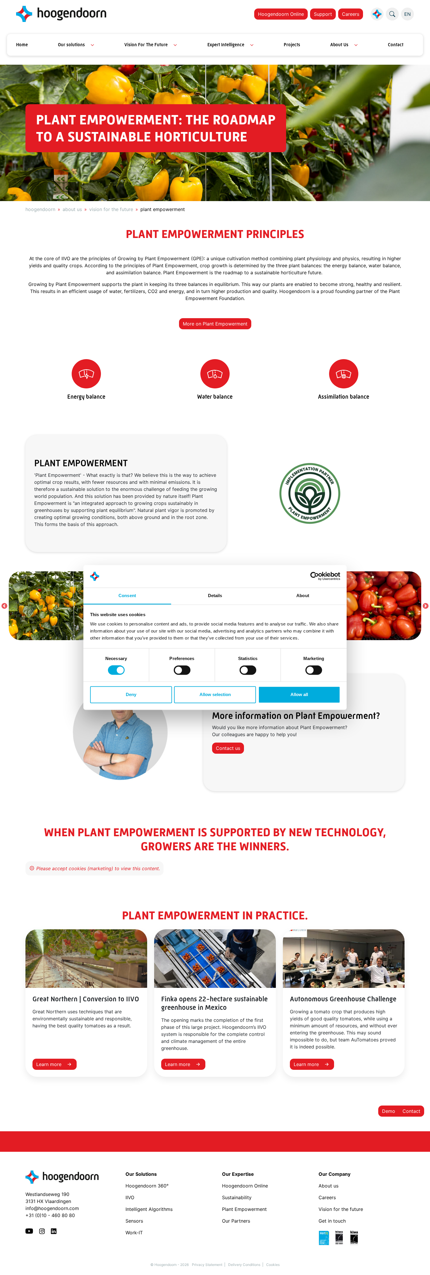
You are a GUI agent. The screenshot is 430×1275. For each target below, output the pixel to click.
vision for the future (111, 209)
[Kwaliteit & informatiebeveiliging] (341, 1237)
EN (407, 14)
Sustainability (237, 1197)
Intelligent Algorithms (149, 1209)
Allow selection (215, 694)
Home (22, 44)
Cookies (273, 1264)
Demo (388, 1111)
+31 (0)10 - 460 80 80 (50, 1215)
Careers (350, 14)
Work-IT (134, 1232)
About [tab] (302, 595)
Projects (292, 44)
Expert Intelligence (225, 44)
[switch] (182, 670)
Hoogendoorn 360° (146, 1186)
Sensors (134, 1221)
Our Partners (236, 1221)
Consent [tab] (127, 595)
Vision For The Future (146, 44)
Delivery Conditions (244, 1264)
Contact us (228, 748)
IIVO (129, 1197)
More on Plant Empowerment (215, 324)
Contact (395, 44)
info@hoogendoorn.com (52, 1208)
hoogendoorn (40, 209)
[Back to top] (418, 1263)
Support (323, 14)
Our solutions (71, 44)
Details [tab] (215, 595)
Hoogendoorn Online (281, 14)
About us (329, 1186)
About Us (339, 44)
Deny (131, 694)
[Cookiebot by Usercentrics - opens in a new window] (314, 576)
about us (72, 209)
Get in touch (332, 1221)
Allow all (299, 694)
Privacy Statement (207, 1264)
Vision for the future (341, 1209)
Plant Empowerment (245, 1209)
